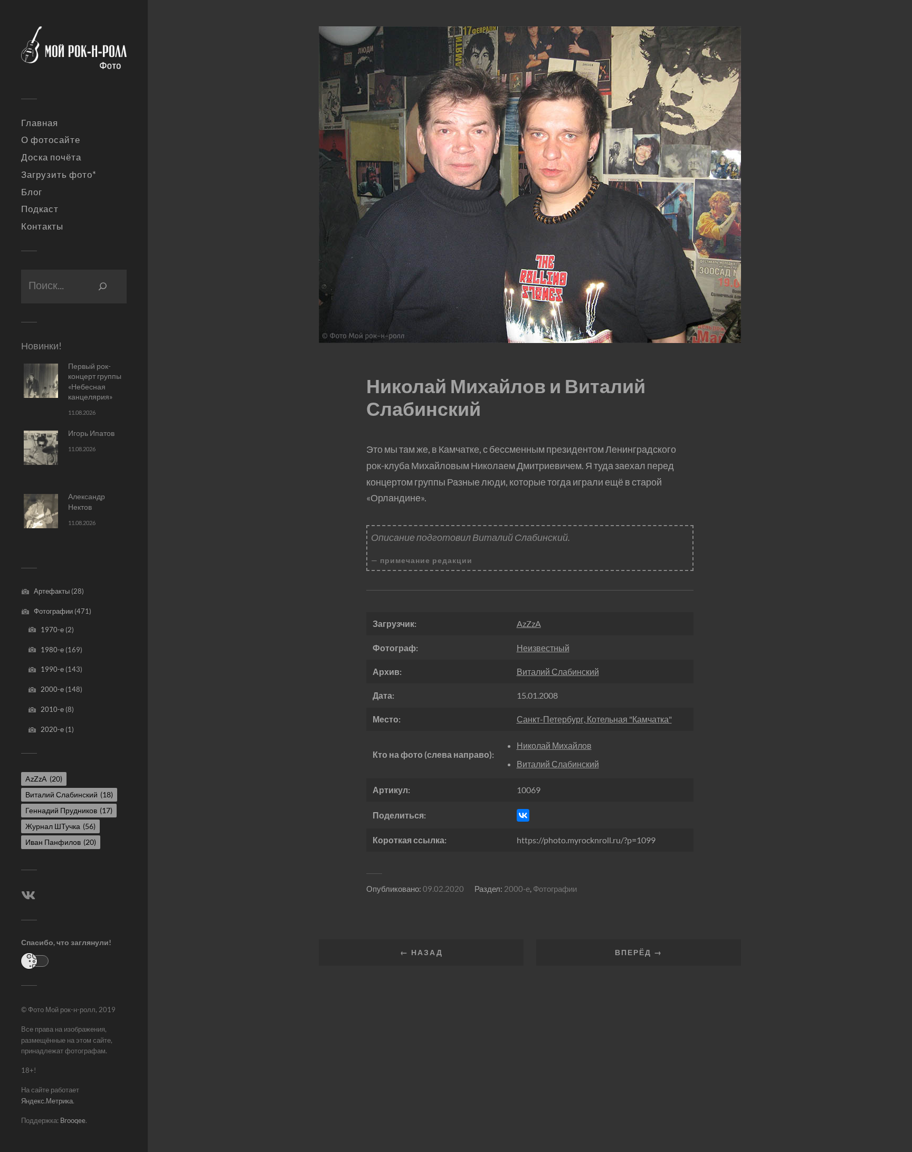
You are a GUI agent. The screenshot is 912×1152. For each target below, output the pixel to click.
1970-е (52, 629)
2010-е (52, 709)
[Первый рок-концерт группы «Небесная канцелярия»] (41, 381)
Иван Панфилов (60, 841)
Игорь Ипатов (91, 433)
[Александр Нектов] (41, 511)
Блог (31, 192)
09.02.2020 (443, 888)
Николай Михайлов (554, 745)
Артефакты (52, 591)
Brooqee (73, 1120)
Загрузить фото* (59, 174)
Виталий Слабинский (69, 794)
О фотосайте (50, 140)
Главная (39, 123)
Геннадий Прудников (68, 810)
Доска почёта (51, 157)
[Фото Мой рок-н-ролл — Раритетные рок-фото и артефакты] (74, 53)
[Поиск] (103, 286)
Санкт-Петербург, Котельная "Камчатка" (594, 719)
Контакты (42, 226)
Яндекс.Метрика (47, 1101)
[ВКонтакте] (523, 815)
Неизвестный (543, 648)
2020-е (52, 729)
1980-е (52, 649)
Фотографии (53, 611)
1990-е (52, 669)
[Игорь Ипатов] (41, 448)
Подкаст (40, 209)
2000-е (52, 689)
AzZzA (43, 778)
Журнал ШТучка (60, 826)
